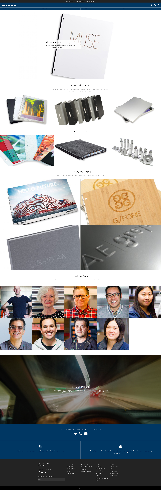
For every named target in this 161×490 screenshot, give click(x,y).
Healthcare (98, 473)
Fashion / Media (99, 471)
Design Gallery (113, 475)
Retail (97, 480)
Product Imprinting (85, 465)
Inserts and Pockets (71, 470)
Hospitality (98, 475)
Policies (112, 470)
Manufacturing (99, 477)
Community (125, 8)
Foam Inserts (84, 469)
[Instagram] (44, 473)
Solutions (85, 8)
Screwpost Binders (71, 465)
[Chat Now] (75, 434)
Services (44, 8)
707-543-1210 (42, 466)
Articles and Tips (114, 473)
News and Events (114, 466)
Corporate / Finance (100, 468)
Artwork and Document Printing (86, 467)
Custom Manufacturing (86, 471)
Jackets (68, 471)
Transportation (99, 482)
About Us (112, 465)
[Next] (159, 44)
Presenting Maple (53, 43)
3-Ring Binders (70, 466)
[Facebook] (39, 473)
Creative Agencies (100, 470)
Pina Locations (113, 471)
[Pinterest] (42, 473)
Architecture (98, 466)
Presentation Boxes (71, 468)
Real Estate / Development (102, 478)
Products (4, 8)
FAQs (111, 468)
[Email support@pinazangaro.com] (85, 434)
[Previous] (1, 44)
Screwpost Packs (70, 473)
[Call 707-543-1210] (80, 434)
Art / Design (98, 465)
